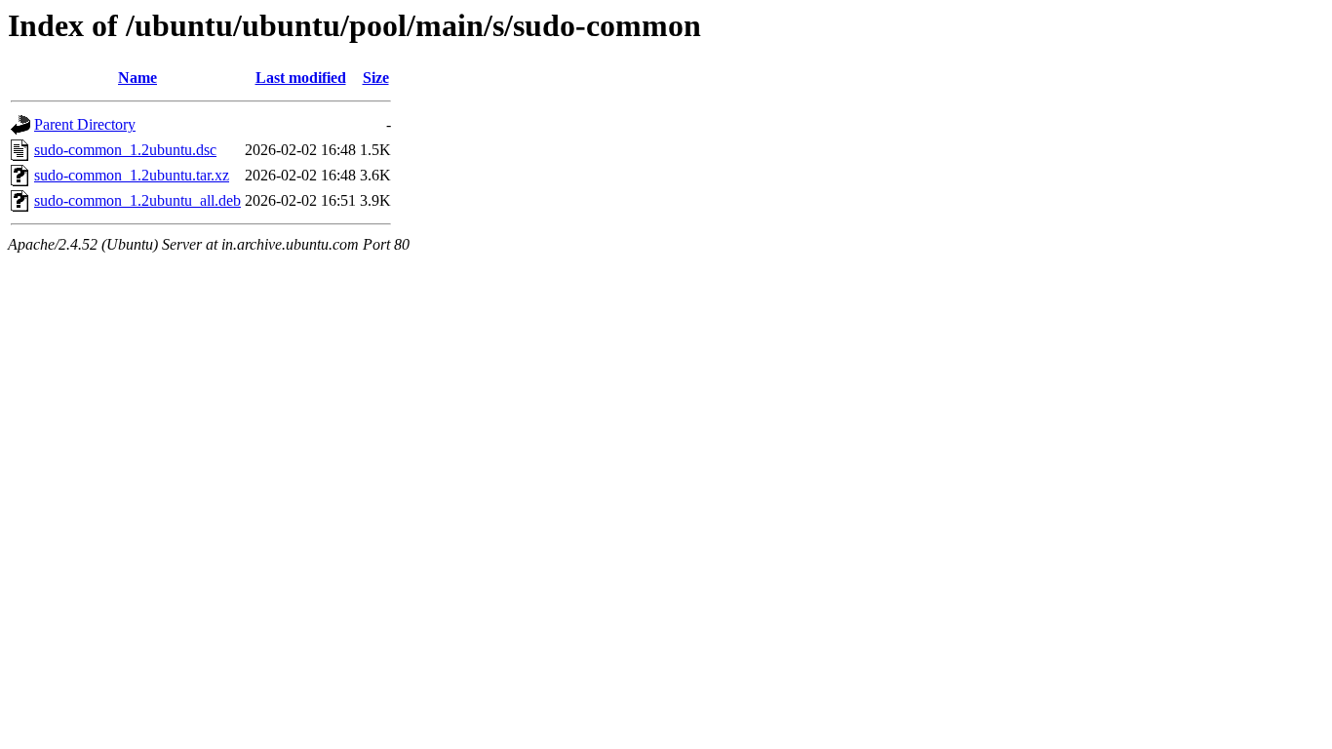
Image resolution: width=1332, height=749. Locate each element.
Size (376, 77)
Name (137, 77)
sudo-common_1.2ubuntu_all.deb (137, 200)
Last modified (300, 77)
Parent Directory (85, 124)
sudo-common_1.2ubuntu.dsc (125, 149)
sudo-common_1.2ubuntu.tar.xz (131, 175)
